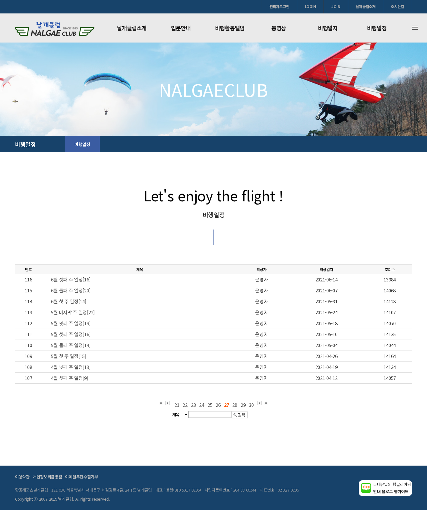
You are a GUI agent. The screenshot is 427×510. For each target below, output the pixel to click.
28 (234, 404)
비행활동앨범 (229, 28)
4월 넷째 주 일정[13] (70, 367)
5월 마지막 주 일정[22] (73, 312)
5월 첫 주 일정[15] (68, 356)
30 (251, 404)
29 (243, 404)
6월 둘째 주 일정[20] (70, 290)
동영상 (278, 28)
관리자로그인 (279, 6)
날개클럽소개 (366, 6)
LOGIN (310, 6)
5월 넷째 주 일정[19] (70, 323)
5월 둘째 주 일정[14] (70, 345)
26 (218, 404)
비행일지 (328, 28)
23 (193, 404)
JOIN (335, 6)
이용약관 (22, 477)
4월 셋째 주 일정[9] (69, 378)
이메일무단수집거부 (81, 477)
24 (201, 404)
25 (210, 404)
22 (185, 404)
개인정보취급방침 (47, 477)
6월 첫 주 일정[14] (68, 301)
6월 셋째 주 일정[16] (70, 279)
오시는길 (397, 6)
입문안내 (181, 28)
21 (176, 404)
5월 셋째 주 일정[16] (70, 334)
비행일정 (377, 28)
